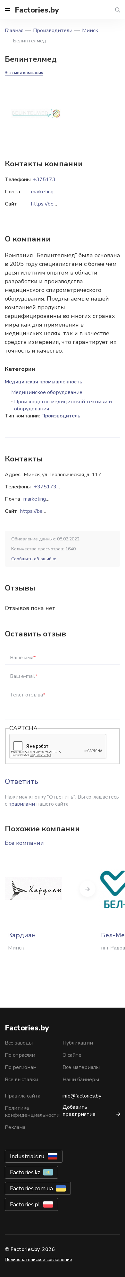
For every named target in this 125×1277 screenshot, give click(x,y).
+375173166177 (55, 486)
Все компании (24, 843)
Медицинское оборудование (46, 392)
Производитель (60, 415)
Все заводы (19, 1042)
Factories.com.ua (31, 1188)
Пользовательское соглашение (38, 1259)
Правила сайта (22, 1095)
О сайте (72, 1055)
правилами (21, 804)
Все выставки (21, 1079)
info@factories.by (82, 1095)
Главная (14, 30)
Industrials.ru (27, 1156)
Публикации (78, 1042)
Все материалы (81, 1067)
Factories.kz (25, 1172)
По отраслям (20, 1055)
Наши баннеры (81, 1079)
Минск (90, 30)
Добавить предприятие (79, 1111)
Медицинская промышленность (43, 381)
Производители (52, 30)
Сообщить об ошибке (33, 559)
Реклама (15, 1127)
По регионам (21, 1067)
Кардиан (22, 935)
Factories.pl (25, 1204)
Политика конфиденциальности (32, 1112)
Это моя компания (24, 73)
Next (87, 889)
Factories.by (37, 10)
